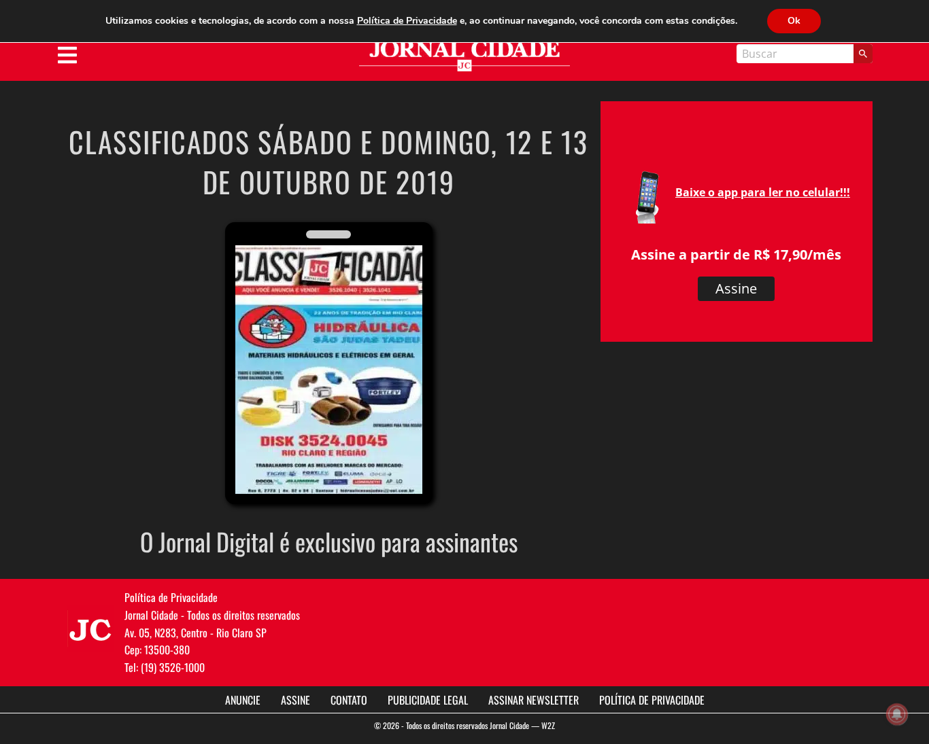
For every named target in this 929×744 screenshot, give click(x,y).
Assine (736, 288)
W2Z (548, 725)
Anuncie (242, 700)
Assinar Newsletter (533, 700)
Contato (349, 700)
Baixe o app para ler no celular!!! (762, 192)
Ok (794, 20)
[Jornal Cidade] (464, 56)
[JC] (90, 628)
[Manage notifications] (897, 714)
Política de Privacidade (652, 700)
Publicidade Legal (428, 700)
